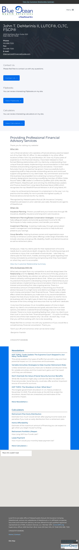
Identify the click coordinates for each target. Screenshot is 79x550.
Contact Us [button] (10, 78)
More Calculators (19, 446)
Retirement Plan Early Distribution (26, 414)
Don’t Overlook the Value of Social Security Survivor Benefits (37, 376)
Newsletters (18, 350)
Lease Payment (18, 438)
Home (11, 534)
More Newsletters (20, 402)
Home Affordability (20, 423)
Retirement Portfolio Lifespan (24, 431)
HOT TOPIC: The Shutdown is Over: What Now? (32, 387)
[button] (70, 10)
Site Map (12, 541)
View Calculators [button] (12, 123)
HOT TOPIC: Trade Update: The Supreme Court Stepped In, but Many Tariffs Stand (38, 355)
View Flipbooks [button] (12, 101)
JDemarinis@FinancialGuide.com (16, 54)
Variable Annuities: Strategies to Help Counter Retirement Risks (39, 365)
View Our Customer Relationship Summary (38, 2)
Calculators (18, 410)
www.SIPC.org (58, 525)
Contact (17, 534)
